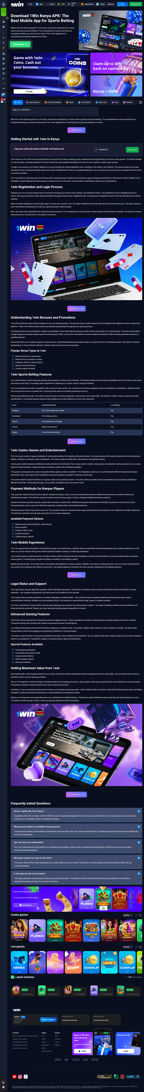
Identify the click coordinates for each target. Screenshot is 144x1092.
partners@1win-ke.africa (19, 1048)
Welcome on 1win (76, 309)
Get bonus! (132, 150)
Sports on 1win (77, 441)
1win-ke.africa (22, 1039)
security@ (15, 1042)
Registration (135, 4)
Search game (27, 905)
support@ (15, 1039)
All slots (126, 915)
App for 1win (76, 575)
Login (123, 4)
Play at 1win (76, 130)
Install (84, 1051)
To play (29, 91)
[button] (80, 91)
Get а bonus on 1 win (76, 794)
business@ (15, 1045)
